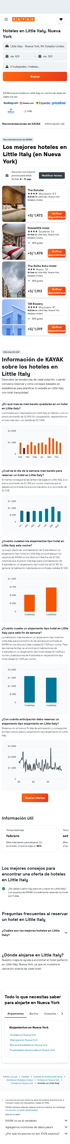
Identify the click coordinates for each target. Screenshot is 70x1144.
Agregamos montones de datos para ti (29, 1127)
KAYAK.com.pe (10, 1076)
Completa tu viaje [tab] (55, 1013)
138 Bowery (35, 303)
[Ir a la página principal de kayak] (23, 19)
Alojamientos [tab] (16, 1013)
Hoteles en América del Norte (48, 1076)
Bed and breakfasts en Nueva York (28, 1045)
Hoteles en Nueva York (48, 1080)
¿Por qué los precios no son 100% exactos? (32, 1133)
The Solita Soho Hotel (42, 266)
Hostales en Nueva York (23, 1035)
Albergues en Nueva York (24, 1040)
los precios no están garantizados (21, 1110)
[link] (35, 797)
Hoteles (25, 1076)
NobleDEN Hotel (38, 228)
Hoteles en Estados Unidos (19, 1080)
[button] (6, 19)
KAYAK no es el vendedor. (21, 1120)
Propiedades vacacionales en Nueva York (32, 1050)
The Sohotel (36, 190)
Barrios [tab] (34, 1013)
